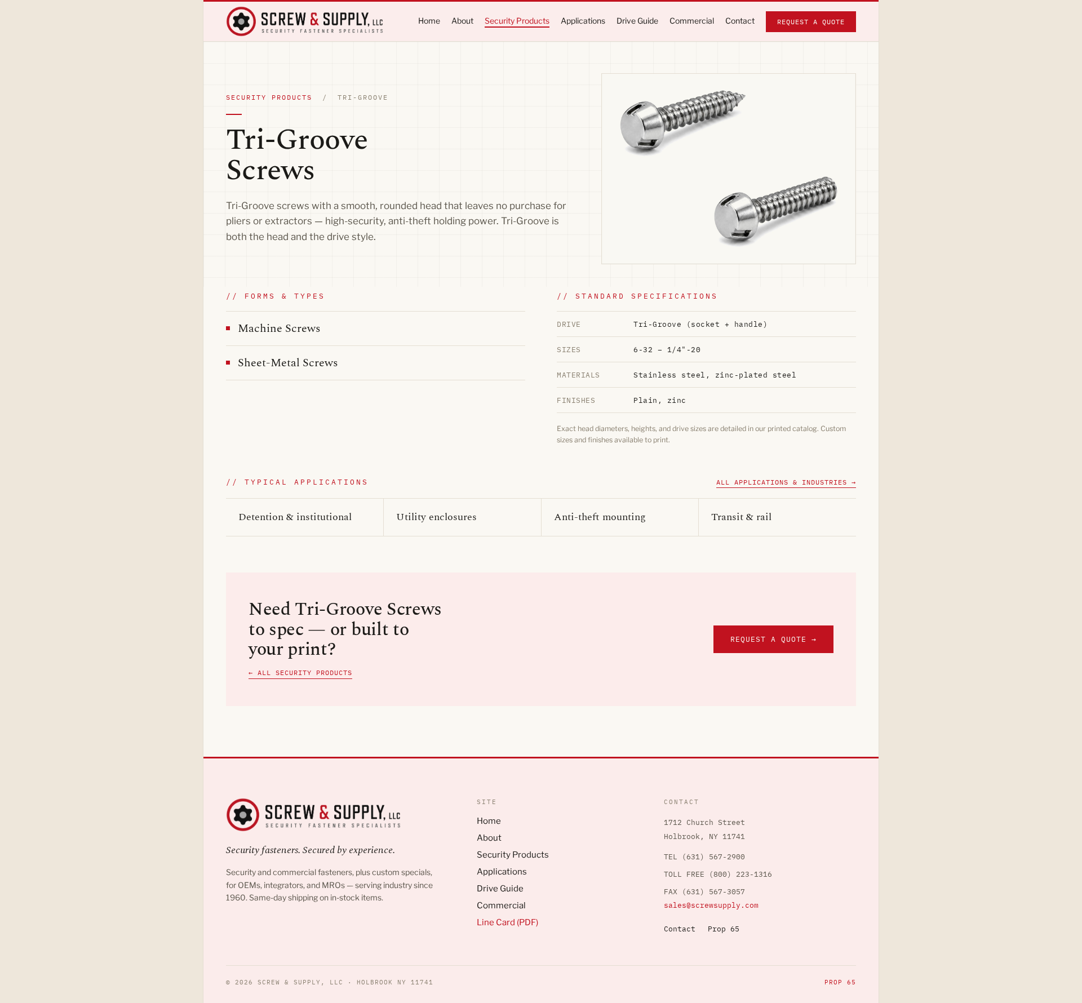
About (489, 838)
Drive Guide (500, 889)
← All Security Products (300, 672)
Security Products (513, 855)
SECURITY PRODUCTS (269, 97)
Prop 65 (723, 929)
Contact (679, 929)
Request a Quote (811, 21)
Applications (502, 872)
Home (489, 821)
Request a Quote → (773, 639)
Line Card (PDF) (507, 922)
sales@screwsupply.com (711, 905)
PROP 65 (840, 982)
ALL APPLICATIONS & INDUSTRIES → (786, 482)
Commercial (501, 905)
